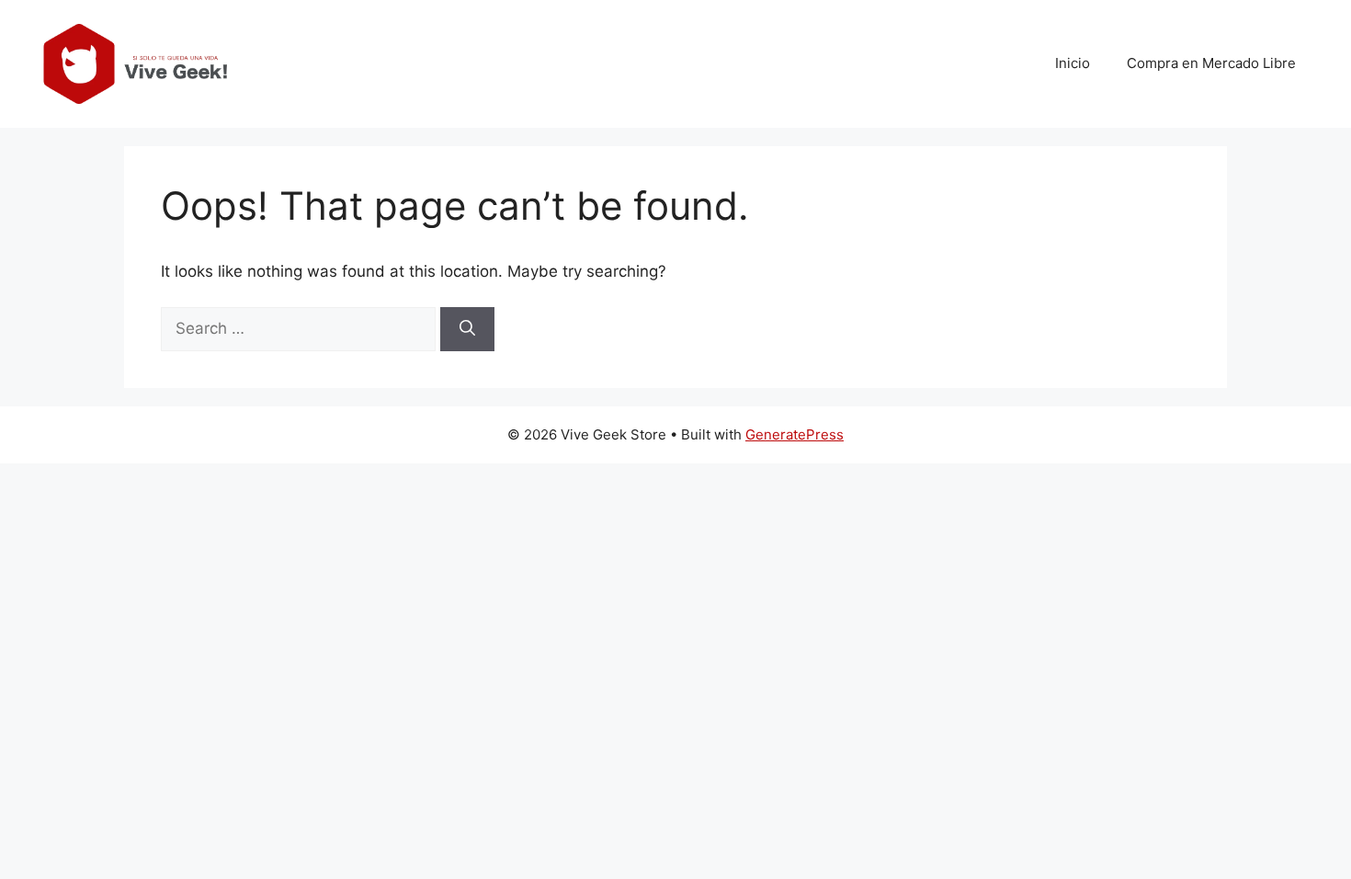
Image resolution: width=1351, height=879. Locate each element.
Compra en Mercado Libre (1211, 63)
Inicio (1072, 63)
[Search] (467, 329)
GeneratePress (794, 434)
